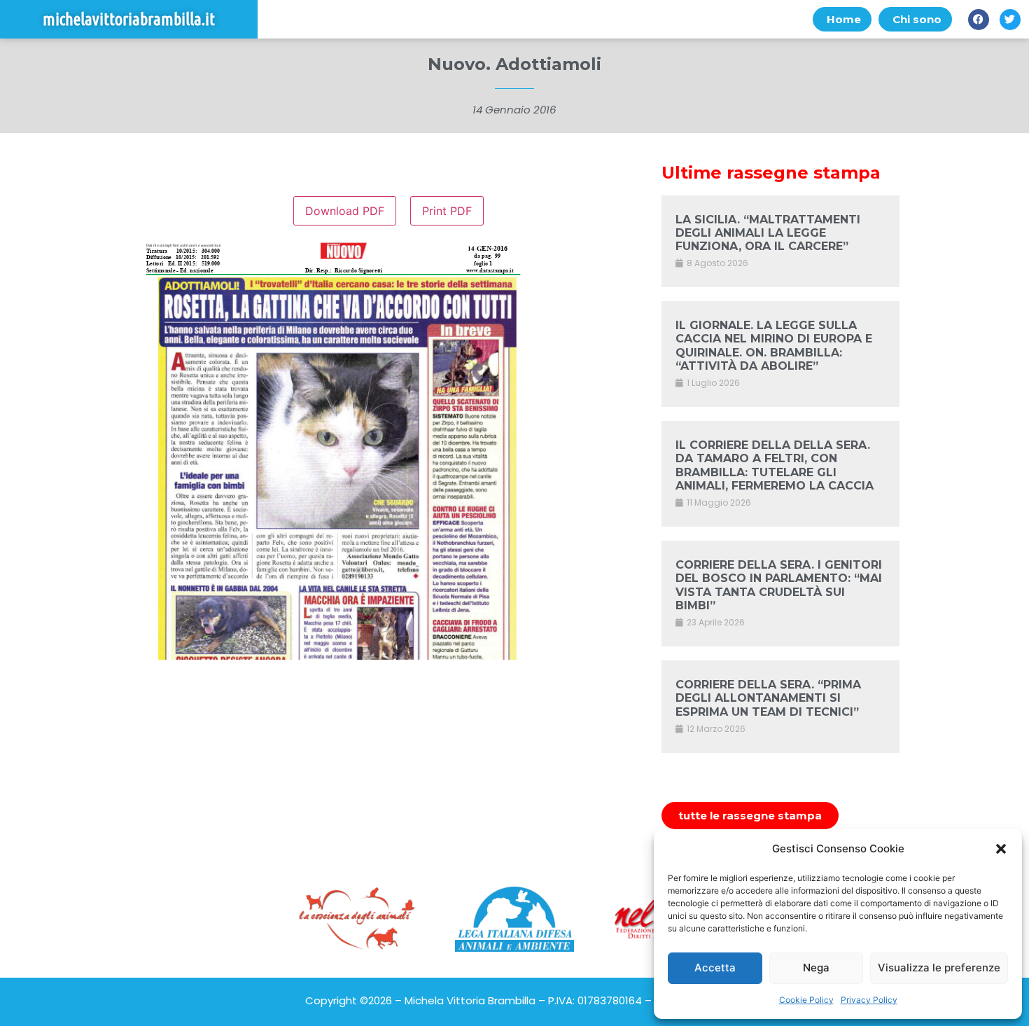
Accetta (715, 967)
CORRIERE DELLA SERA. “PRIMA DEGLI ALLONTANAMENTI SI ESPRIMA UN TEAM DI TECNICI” (768, 698)
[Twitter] (1010, 19)
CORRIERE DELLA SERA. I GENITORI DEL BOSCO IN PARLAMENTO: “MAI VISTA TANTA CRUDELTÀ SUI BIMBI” (779, 585)
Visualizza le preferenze (939, 967)
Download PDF (344, 211)
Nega (816, 967)
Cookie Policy (806, 999)
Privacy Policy (869, 999)
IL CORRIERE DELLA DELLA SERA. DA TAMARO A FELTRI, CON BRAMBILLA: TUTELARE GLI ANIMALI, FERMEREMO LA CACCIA (775, 465)
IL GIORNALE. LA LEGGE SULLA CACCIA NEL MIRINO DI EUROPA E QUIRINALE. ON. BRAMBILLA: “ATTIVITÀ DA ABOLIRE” (774, 346)
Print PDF (447, 211)
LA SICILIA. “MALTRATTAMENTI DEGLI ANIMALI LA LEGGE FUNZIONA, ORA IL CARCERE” (768, 233)
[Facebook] (978, 19)
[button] (1001, 849)
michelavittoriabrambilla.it (129, 19)
